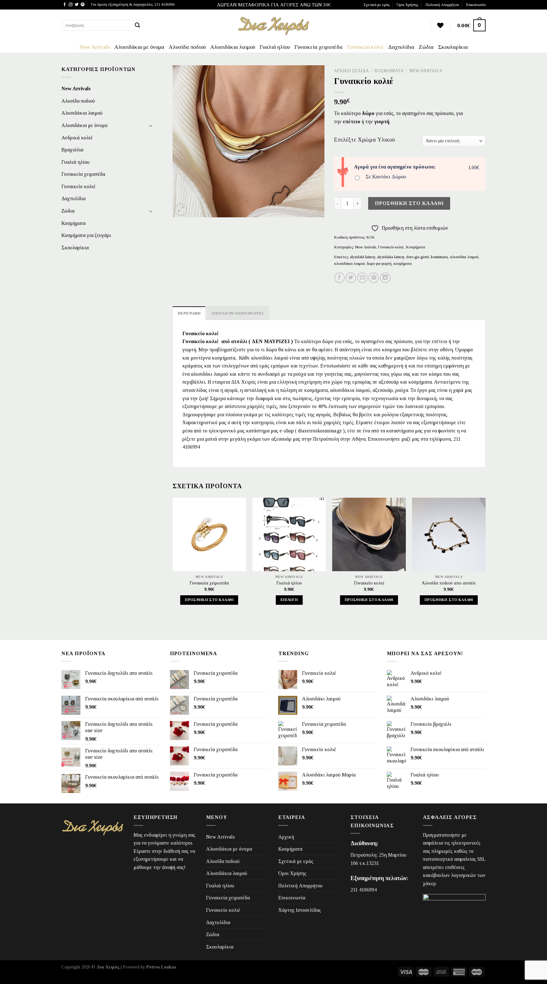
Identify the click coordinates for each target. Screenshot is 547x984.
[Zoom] (181, 209)
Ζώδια (426, 47)
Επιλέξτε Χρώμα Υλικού (364, 140)
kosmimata (439, 257)
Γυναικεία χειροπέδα (318, 47)
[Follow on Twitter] (77, 5)
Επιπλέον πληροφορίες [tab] (238, 313)
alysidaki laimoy (362, 257)
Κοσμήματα (73, 223)
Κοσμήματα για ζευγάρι (86, 235)
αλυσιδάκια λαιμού (349, 263)
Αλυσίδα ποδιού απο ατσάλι (449, 582)
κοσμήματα (402, 263)
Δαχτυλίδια (401, 47)
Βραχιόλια (72, 149)
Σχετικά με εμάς (376, 5)
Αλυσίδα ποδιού (187, 47)
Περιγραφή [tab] (189, 313)
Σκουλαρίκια (453, 47)
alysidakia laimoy (390, 257)
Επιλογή (289, 600)
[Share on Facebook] (339, 277)
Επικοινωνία (476, 5)
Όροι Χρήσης (407, 5)
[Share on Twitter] (351, 277)
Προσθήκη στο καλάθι (409, 203)
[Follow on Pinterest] (83, 5)
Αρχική (286, 837)
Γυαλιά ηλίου (275, 47)
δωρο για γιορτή (379, 263)
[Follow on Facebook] (64, 5)
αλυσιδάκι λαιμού (464, 257)
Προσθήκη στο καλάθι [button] (209, 600)
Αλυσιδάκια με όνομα (139, 47)
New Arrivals (94, 47)
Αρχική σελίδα (351, 70)
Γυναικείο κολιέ (365, 47)
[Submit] (137, 25)
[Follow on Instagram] (70, 5)
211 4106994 (363, 889)
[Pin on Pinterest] (373, 277)
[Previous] (173, 557)
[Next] (485, 557)
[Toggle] (150, 125)
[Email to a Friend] (362, 277)
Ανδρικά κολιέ (77, 137)
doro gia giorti (417, 257)
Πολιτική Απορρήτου (442, 5)
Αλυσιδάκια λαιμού (232, 47)
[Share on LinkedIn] (385, 277)
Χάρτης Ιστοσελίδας (299, 910)
